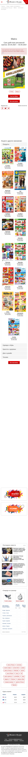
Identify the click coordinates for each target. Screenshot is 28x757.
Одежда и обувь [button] (8, 345)
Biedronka (16, 670)
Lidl (21, 673)
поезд (17, 673)
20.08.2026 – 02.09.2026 (7, 215)
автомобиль (16, 676)
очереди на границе (9, 682)
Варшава (14, 685)
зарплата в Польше (20, 682)
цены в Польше (10, 673)
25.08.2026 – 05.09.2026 (7, 167)
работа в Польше (8, 670)
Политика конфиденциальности (15, 739)
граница (23, 667)
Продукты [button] (6, 144)
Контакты (22, 740)
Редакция (16, 740)
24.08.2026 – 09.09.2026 (7, 192)
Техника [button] (5, 357)
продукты (7, 679)
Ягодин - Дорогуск (6, 610)
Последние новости (9, 545)
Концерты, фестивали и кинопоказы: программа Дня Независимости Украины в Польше (19, 565)
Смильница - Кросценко (7, 628)
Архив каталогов (22, 105)
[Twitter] (5, 108)
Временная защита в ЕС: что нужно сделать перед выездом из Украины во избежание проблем (19, 550)
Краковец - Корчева (6, 623)
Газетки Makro (14, 96)
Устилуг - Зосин (5, 613)
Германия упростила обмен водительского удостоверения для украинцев (18, 573)
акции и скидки (7, 667)
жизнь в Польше (11, 664)
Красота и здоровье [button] (9, 349)
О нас (6, 739)
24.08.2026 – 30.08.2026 (20, 193)
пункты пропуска (8, 676)
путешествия (16, 667)
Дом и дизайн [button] (7, 353)
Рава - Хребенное (6, 618)
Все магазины (14, 101)
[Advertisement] (14, 23)
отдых (23, 676)
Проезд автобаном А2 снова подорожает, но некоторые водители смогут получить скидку (19, 581)
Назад (11, 91)
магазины (19, 664)
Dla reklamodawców (8, 740)
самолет (22, 670)
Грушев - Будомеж (6, 620)
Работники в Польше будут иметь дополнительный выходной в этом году (18, 557)
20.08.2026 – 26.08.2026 (20, 239)
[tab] (14, 144)
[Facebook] (2, 108)
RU (26, 2)
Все (24, 545)
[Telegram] (8, 108)
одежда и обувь (21, 679)
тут (3, 52)
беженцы (13, 679)
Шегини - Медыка (5, 626)
